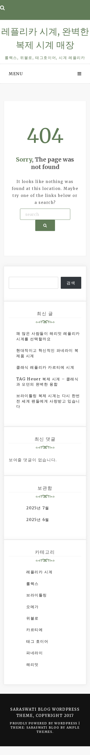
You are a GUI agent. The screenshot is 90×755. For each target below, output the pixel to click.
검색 (70, 282)
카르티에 (34, 629)
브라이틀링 (36, 595)
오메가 (32, 606)
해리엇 (32, 664)
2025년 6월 (37, 519)
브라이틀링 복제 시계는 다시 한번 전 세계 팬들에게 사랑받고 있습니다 (48, 401)
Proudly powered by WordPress (44, 723)
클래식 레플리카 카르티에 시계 (45, 367)
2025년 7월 (37, 508)
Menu (16, 73)
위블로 (32, 618)
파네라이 (34, 652)
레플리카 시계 (39, 572)
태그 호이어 (37, 641)
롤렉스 (32, 583)
